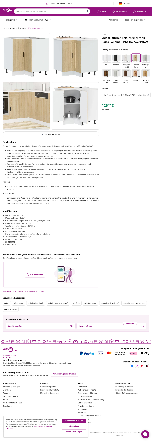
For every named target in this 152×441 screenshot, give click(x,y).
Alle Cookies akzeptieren (74, 421)
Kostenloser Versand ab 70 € (61, 3)
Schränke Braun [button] (90, 303)
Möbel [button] (6, 303)
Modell (105, 88)
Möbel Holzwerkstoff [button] (35, 303)
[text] (108, 106)
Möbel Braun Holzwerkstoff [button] (58, 303)
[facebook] (132, 366)
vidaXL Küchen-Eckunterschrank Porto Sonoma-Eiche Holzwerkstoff (125, 40)
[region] (46, 426)
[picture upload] (64, 275)
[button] (106, 61)
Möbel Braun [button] (18, 303)
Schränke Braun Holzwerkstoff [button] (134, 303)
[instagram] (137, 366)
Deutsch (127, 4)
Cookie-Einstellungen (87, 403)
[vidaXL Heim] (7, 10)
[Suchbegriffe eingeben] (87, 11)
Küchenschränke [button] (10, 309)
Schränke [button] (76, 303)
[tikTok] (147, 366)
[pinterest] (142, 366)
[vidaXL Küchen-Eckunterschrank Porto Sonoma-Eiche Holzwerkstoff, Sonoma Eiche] (26, 56)
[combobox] (52, 11)
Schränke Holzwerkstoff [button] (110, 303)
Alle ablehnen (74, 426)
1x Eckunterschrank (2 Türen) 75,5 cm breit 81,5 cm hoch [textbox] (126, 95)
